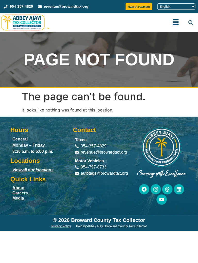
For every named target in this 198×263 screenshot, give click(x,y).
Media (18, 198)
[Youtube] (161, 199)
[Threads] (167, 189)
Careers (20, 193)
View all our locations (33, 170)
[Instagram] (156, 189)
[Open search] (190, 22)
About (18, 188)
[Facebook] (144, 189)
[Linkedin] (179, 189)
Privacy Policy (61, 226)
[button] (176, 22)
